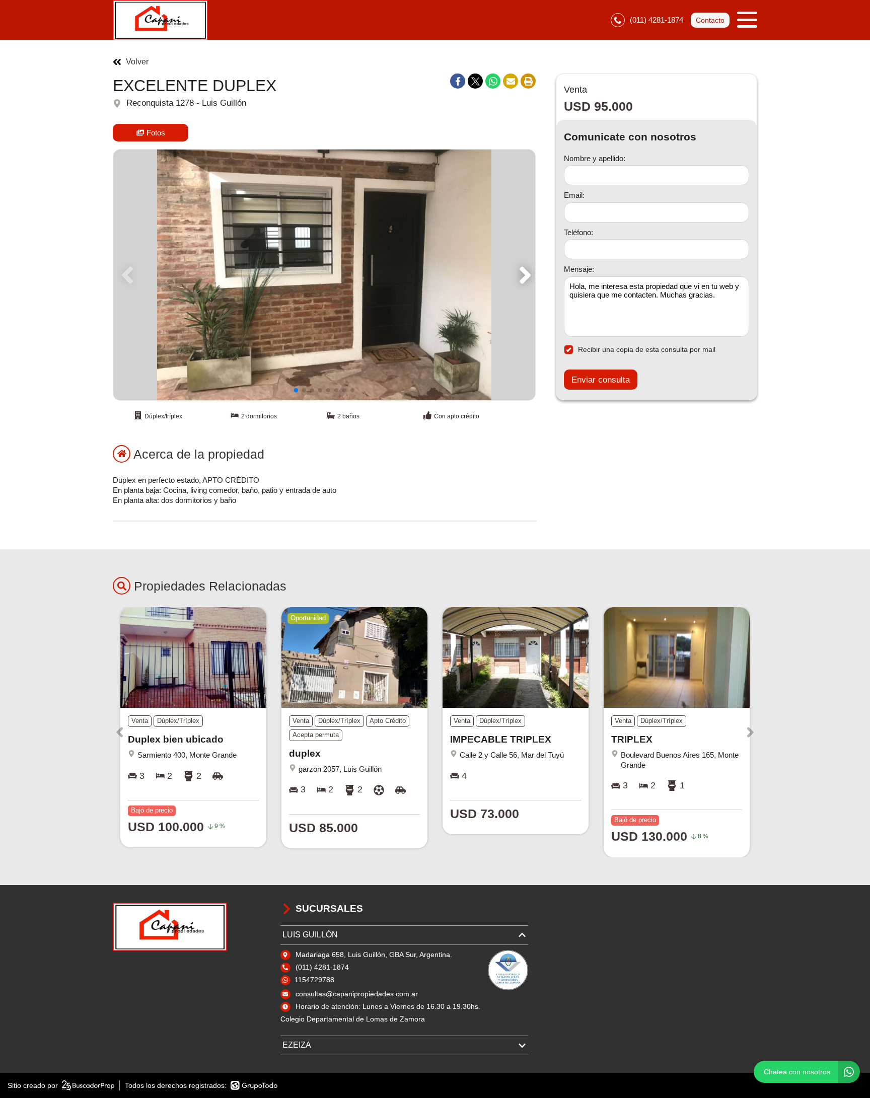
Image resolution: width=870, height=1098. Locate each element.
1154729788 (314, 980)
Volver (137, 62)
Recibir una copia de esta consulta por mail (646, 349)
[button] (523, 275)
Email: (574, 195)
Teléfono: (578, 232)
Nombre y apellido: (594, 158)
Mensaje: (579, 269)
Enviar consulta (600, 380)
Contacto (710, 20)
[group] (324, 275)
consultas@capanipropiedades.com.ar (357, 994)
